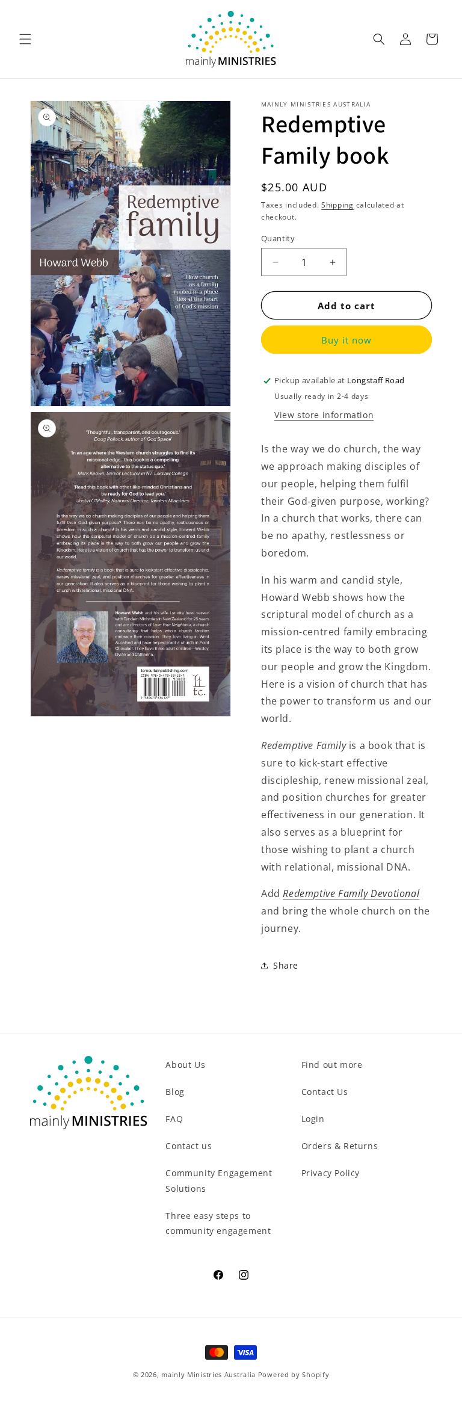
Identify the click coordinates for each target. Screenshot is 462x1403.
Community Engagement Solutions (218, 1180)
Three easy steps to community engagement (218, 1223)
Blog (174, 1091)
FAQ (174, 1118)
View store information (324, 415)
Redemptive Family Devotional (351, 893)
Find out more (332, 1064)
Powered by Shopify (294, 1374)
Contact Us (324, 1091)
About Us (185, 1064)
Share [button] (285, 965)
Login (313, 1118)
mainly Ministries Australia (208, 1374)
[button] (25, 39)
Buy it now (346, 340)
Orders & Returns (339, 1146)
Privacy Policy (330, 1173)
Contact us (188, 1146)
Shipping (337, 205)
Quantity (278, 238)
